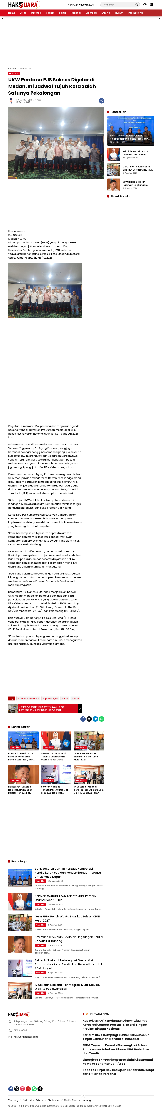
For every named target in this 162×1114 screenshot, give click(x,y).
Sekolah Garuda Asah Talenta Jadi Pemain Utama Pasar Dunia (53, 756)
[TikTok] (40, 1088)
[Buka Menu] (152, 5)
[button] (137, 4)
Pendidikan (14, 73)
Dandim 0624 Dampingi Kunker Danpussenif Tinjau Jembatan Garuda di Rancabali (116, 1037)
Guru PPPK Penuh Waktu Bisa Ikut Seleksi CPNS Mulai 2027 (87, 756)
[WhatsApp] (101, 719)
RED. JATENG (21, 100)
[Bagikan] (101, 101)
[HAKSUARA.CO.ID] (24, 4)
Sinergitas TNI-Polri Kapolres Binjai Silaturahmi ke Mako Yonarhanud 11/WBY (118, 1062)
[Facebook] (83, 719)
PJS (66, 698)
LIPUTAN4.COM (99, 1014)
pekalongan (51, 698)
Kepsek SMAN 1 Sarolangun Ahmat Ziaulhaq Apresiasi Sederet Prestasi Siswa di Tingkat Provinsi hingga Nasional (115, 1024)
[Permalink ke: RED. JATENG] (12, 101)
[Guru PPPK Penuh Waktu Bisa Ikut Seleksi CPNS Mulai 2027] (89, 740)
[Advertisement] (81, 42)
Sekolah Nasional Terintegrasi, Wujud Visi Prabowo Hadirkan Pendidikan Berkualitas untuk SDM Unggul (54, 790)
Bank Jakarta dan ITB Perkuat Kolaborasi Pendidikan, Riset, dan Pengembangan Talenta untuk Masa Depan (22, 756)
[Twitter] (89, 719)
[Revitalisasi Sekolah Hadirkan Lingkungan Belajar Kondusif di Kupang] (23, 774)
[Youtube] (28, 1088)
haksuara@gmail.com (26, 1036)
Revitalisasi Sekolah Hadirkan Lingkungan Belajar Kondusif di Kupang (20, 790)
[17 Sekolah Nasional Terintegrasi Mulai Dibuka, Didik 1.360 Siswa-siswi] (89, 774)
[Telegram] (95, 719)
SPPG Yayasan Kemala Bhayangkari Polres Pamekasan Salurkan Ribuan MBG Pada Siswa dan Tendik (117, 1049)
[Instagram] (22, 1088)
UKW (76, 698)
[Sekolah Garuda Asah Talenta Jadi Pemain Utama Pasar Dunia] (56, 740)
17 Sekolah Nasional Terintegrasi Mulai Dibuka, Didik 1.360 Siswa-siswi (88, 789)
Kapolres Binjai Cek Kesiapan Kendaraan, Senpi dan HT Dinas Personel (118, 1072)
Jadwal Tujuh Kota (29, 698)
